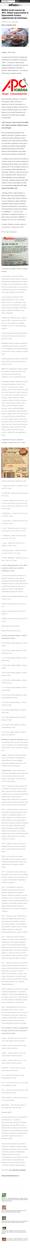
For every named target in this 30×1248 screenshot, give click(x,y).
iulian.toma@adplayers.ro (10, 1175)
